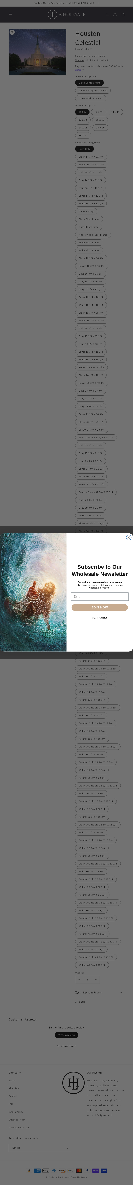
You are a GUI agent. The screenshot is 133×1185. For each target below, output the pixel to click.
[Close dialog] (128, 537)
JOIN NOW (100, 607)
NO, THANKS (100, 618)
